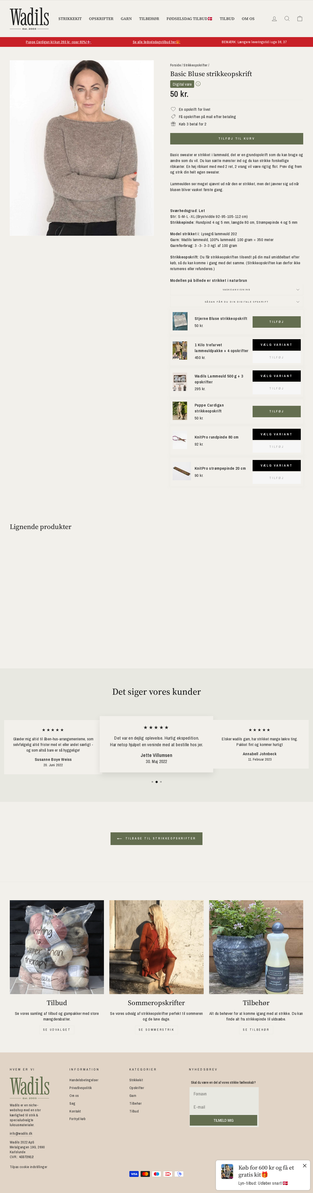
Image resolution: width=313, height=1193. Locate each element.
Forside (175, 65)
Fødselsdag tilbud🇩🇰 (189, 18)
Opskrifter (101, 18)
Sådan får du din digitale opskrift (237, 301)
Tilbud (227, 18)
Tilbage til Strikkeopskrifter (160, 838)
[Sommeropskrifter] (156, 947)
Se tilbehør (256, 1030)
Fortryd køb (77, 1118)
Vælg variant (277, 345)
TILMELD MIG (223, 1120)
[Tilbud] (57, 947)
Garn (126, 18)
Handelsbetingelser (83, 1080)
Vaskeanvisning (237, 289)
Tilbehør (149, 18)
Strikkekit (70, 18)
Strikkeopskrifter (195, 65)
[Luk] (305, 1166)
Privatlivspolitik (80, 1087)
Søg (72, 1103)
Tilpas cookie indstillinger (28, 1167)
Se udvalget (57, 1030)
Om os (248, 18)
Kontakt (75, 1111)
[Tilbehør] (256, 947)
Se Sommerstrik (156, 1030)
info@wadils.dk (21, 1133)
